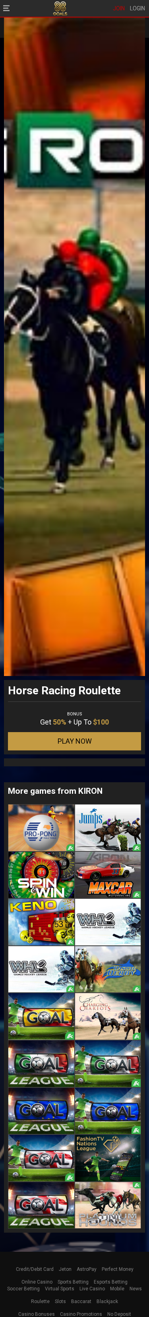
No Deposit (119, 1314)
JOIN (119, 8)
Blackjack (107, 1301)
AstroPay (87, 1269)
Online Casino (36, 1282)
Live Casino (92, 1289)
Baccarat (81, 1301)
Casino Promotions (81, 1314)
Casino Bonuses (36, 1314)
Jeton (65, 1269)
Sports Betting (73, 1282)
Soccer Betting (23, 1289)
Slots (60, 1301)
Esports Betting (111, 1282)
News (136, 1289)
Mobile (117, 1289)
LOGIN (137, 8)
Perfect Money (118, 1269)
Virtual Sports (59, 1289)
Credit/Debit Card (35, 1269)
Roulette (40, 1301)
